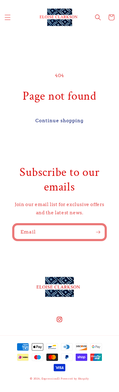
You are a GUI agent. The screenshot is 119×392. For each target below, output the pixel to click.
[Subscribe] (98, 232)
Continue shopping (59, 120)
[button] (7, 17)
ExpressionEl (50, 378)
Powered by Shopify (75, 378)
